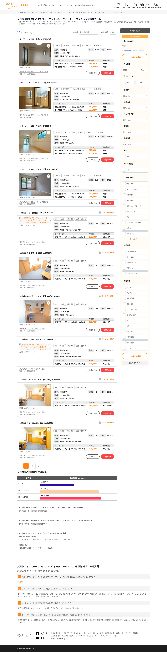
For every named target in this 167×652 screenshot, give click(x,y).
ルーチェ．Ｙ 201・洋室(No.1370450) (35, 39)
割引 (128, 82)
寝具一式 (129, 304)
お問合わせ (108, 73)
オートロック (131, 257)
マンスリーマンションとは (72, 633)
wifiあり (129, 228)
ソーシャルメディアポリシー (104, 636)
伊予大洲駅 (22, 511)
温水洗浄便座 (131, 315)
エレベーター (131, 251)
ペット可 (129, 200)
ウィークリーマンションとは (93, 633)
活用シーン (120, 633)
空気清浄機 (130, 298)
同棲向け (129, 195)
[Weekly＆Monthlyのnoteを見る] (42, 638)
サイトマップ (80, 636)
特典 (141, 82)
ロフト (128, 326)
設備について (109, 633)
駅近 (128, 217)
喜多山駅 (31, 511)
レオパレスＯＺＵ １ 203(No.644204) (35, 253)
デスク (128, 320)
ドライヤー (130, 287)
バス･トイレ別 (131, 309)
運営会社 (54, 636)
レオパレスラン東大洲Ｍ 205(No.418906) (36, 423)
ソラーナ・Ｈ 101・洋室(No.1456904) (35, 126)
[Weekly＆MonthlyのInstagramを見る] (42, 633)
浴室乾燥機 (130, 337)
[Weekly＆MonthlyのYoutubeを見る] (37, 638)
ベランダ (129, 331)
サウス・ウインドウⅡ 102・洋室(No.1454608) (38, 82)
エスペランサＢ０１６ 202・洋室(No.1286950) (38, 169)
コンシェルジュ (131, 273)
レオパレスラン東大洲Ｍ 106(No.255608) (36, 339)
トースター (130, 348)
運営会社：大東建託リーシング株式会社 (33, 71)
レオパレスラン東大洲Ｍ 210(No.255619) (36, 213)
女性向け (129, 184)
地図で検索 (136, 30)
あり (128, 156)
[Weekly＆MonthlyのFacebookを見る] (37, 633)
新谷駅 (37, 511)
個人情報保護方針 (68, 636)
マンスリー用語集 (132, 633)
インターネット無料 (133, 222)
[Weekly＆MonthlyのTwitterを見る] (46, 633)
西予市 (27, 524)
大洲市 (20, 582)
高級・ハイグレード (133, 206)
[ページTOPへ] (148, 648)
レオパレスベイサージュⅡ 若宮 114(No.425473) (40, 296)
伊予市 (21, 524)
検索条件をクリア (135, 363)
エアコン (129, 293)
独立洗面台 (130, 342)
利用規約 (90, 636)
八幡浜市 (34, 524)
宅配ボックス (131, 262)
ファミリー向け (132, 189)
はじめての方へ (56, 633)
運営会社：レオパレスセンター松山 (32, 242)
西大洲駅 (44, 511)
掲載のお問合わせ (57, 638)
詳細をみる (93, 73)
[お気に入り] (48, 46)
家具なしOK (130, 211)
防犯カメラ (130, 268)
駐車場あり (130, 233)
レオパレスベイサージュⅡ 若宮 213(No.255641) (40, 379)
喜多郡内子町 (42, 524)
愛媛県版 (24, 5)
